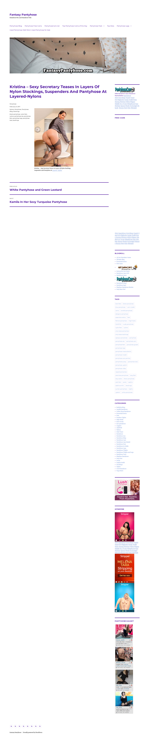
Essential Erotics (121, 261)
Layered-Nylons (57, 170)
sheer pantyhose (129, 378)
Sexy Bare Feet (120, 289)
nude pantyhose (128, 324)
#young (117, 102)
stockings (16, 120)
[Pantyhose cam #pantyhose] (126, 279)
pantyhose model (121, 355)
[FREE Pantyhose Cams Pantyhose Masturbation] (127, 90)
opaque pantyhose (121, 338)
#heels (127, 106)
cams (117, 310)
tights (131, 389)
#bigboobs (120, 100)
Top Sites (110, 26)
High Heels (119, 419)
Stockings (16, 111)
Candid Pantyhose (122, 409)
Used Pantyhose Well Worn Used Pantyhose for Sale (30, 30)
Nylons (12, 109)
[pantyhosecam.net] (127, 669)
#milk (131, 100)
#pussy (123, 106)
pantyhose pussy (120, 361)
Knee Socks (120, 421)
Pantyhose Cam (121, 440)
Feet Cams (119, 263)
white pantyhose (127, 392)
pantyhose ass (18, 116)
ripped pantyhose (121, 372)
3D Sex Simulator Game (123, 257)
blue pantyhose (120, 307)
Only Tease (119, 432)
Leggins (118, 426)
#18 (116, 100)
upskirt (117, 392)
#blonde (117, 553)
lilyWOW (118, 324)
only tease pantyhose (122, 331)
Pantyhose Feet (96, 26)
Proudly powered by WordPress (32, 732)
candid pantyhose (126, 310)
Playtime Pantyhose (122, 456)
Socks (118, 460)
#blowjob (134, 108)
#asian (126, 100)
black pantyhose (15, 114)
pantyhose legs (17, 118)
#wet (125, 108)
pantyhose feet (120, 344)
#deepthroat (131, 104)
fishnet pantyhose (121, 321)
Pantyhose (13, 104)
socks (124, 382)
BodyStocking (120, 407)
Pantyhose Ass (120, 436)
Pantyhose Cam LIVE (122, 273)
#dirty (128, 102)
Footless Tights (121, 417)
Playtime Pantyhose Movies (124, 287)
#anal (132, 98)
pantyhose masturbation (123, 351)
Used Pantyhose (121, 469)
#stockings (121, 98)
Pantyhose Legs (123, 26)
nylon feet (24, 114)
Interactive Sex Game (123, 271)
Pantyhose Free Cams (33, 26)
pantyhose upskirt (121, 365)
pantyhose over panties (122, 358)
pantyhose (132, 338)
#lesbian (117, 106)
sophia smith (119, 385)
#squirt (128, 98)
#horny (121, 108)
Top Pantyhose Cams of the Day (74, 26)
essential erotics (120, 317)
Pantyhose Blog (16, 26)
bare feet (118, 303)
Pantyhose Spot (121, 285)
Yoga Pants (119, 471)
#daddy (117, 104)
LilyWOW (119, 428)
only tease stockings (121, 334)
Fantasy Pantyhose (23, 14)
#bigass (132, 102)
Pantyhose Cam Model (123, 442)
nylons (12, 116)
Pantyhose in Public (122, 446)
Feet (117, 415)
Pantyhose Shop (121, 283)
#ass (136, 104)
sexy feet (133, 375)
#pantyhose (127, 95)
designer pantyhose (121, 314)
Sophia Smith (120, 462)
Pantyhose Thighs (122, 450)
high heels (132, 321)
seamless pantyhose (121, 375)
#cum (125, 104)
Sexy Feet (119, 458)
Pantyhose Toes (121, 454)
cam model (131, 307)
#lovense (123, 102)
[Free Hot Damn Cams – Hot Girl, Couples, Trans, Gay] (128, 267)
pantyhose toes (133, 361)
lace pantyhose (121, 424)
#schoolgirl (133, 106)
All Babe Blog (120, 259)
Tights (118, 466)
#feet (116, 98)
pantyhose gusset (132, 344)
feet (129, 317)
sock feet (118, 382)
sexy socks (118, 378)
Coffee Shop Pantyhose (123, 411)
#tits (128, 108)
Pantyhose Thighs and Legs (125, 452)
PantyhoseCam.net (52, 26)
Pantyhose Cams (121, 275)
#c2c (121, 104)
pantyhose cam (131, 341)
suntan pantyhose (121, 389)
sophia (130, 382)
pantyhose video (120, 368)
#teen (135, 100)
